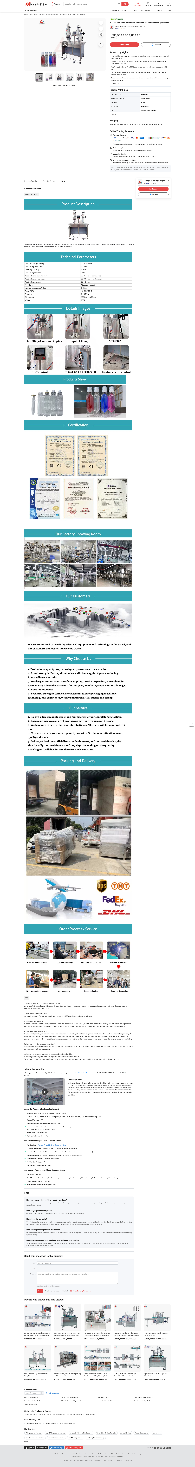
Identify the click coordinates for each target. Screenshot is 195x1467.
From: (34, 1263)
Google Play (42, 1448)
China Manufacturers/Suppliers (81, 1454)
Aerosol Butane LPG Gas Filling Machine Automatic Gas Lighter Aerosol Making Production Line (37, 1335)
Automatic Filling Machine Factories (81, 1433)
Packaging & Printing (37, 14)
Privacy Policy (128, 1460)
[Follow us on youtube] (164, 1448)
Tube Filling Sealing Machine (33, 1401)
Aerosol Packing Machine (56, 1438)
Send (39, 1291)
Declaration (119, 1460)
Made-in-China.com (88, 1456)
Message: (33, 1274)
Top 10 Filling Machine (75, 1438)
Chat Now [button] (157, 45)
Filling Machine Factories (34, 1433)
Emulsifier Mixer (60, 1145)
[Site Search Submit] (125, 4)
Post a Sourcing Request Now (80, 1291)
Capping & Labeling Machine (143, 1401)
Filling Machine (64, 14)
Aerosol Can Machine (141, 1433)
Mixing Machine (102, 1397)
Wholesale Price (109, 1454)
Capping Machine (50, 1423)
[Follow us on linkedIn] (169, 1448)
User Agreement (108, 1460)
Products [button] (57, 4)
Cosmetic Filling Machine (105, 1401)
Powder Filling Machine (67, 1423)
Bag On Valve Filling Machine (35, 1438)
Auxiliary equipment (30, 1404)
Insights (140, 1454)
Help (134, 10)
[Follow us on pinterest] (167, 1448)
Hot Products (56, 1454)
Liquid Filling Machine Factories (56, 1433)
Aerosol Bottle (157, 1433)
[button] (119, 4)
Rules (169, 10)
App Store (29, 1448)
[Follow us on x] (158, 1448)
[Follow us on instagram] (161, 1448)
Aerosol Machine (125, 1433)
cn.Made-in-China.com (116, 1456)
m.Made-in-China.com (102, 1456)
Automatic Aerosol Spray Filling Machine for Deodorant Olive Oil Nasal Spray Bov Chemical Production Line (126, 1335)
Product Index (132, 1454)
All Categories (31, 10)
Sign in (168, 5)
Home (26, 14)
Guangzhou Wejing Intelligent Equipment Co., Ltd (130, 26)
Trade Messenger (56, 1448)
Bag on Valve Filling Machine (70, 1397)
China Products (66, 1454)
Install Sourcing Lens (75, 1448)
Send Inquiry (124, 45)
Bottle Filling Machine (78, 14)
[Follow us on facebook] (155, 1448)
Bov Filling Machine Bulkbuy (95, 1438)
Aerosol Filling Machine (46, 1145)
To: (35, 1269)
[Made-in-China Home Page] (35, 4)
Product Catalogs (53, 1393)
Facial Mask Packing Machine (143, 1397)
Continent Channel (121, 1454)
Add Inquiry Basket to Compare (65, 85)
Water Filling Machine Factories (106, 1433)
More (26, 1442)
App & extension (146, 10)
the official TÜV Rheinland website (83, 1073)
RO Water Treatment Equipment (71, 1401)
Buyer (124, 10)
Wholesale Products (97, 1454)
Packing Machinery (52, 14)
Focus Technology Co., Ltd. (83, 1460)
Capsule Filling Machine (33, 1423)
